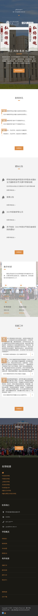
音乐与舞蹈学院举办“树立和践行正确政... (15, 374)
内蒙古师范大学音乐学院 (9, 493)
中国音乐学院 (6, 478)
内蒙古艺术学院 (6, 490)
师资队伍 (4, 553)
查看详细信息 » (11, 190)
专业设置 (4, 548)
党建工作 (4, 565)
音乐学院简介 (19, 70)
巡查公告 (10, 197)
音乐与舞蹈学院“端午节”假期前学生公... (14, 124)
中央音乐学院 (6, 475)
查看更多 (19, 148)
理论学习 (4, 580)
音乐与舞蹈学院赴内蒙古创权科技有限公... (15, 114)
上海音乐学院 (6, 481)
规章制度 (4, 592)
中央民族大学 (6, 487)
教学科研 (4, 570)
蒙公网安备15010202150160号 (21, 610)
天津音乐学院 (6, 484)
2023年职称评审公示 (15, 212)
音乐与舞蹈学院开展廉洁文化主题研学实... (15, 395)
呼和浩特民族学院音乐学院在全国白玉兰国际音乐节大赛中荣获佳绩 (21, 180)
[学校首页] (19, 15)
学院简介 (4, 538)
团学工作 (4, 575)
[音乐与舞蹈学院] (19, 23)
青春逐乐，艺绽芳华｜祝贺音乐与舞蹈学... (15, 133)
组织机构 (4, 543)
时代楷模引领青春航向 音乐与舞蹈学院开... (15, 354)
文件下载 (4, 597)
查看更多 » (7, 296)
